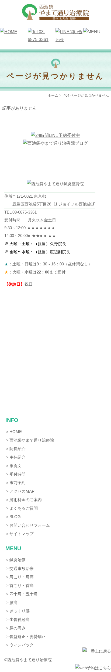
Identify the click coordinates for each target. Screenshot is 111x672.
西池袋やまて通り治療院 (31, 440)
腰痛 (13, 602)
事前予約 (17, 482)
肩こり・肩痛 (21, 577)
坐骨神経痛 (19, 619)
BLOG (15, 516)
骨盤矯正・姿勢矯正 (27, 636)
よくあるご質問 (23, 508)
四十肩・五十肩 (23, 594)
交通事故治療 (21, 568)
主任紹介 (17, 457)
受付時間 (17, 474)
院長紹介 (17, 448)
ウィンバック (21, 645)
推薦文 (15, 465)
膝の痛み (17, 628)
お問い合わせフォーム (29, 525)
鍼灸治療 (17, 560)
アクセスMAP (21, 491)
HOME (15, 431)
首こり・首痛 (21, 585)
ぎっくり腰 (19, 611)
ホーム (53, 95)
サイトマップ (21, 533)
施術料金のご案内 (25, 499)
